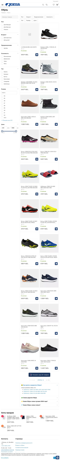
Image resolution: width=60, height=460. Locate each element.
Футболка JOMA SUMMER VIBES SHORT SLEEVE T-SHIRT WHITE (13, 417)
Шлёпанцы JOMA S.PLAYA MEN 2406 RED (35, 393)
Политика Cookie (19, 450)
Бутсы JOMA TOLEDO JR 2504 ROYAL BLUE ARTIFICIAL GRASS (49, 256)
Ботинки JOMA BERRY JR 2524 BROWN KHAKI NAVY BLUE (29, 82)
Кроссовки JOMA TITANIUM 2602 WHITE (52, 416)
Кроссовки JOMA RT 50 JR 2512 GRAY (49, 326)
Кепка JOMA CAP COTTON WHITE (14, 426)
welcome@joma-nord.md (7, 450)
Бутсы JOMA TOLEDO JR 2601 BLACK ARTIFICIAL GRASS (29, 222)
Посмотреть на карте (7, 451)
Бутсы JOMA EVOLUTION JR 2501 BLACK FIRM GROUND (28, 256)
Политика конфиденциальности (23, 443)
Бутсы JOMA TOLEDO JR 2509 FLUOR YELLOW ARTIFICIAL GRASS (49, 222)
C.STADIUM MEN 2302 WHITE (28, 47)
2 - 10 (47, 380)
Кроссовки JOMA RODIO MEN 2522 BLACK (29, 326)
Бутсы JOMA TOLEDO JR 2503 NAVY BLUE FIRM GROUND (29, 291)
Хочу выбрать (5, 457)
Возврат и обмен (19, 445)
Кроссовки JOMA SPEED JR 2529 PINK (28, 361)
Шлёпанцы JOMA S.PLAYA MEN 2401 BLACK (35, 391)
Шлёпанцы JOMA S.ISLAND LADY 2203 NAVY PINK (37, 389)
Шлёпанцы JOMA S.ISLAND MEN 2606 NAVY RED (48, 187)
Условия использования (21, 447)
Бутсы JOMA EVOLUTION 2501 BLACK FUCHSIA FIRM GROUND (29, 152)
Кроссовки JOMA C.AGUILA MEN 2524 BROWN (28, 117)
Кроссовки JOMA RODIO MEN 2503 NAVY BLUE (48, 291)
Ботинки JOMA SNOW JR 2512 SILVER (48, 82)
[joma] (12, 4)
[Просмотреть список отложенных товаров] (54, 4)
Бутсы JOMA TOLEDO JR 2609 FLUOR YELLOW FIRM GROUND (29, 187)
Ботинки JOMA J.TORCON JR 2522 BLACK (48, 47)
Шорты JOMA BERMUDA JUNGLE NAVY (31, 417)
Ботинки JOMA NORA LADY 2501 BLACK (48, 117)
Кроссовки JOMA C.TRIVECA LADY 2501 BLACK (48, 361)
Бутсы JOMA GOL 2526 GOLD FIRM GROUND (48, 152)
